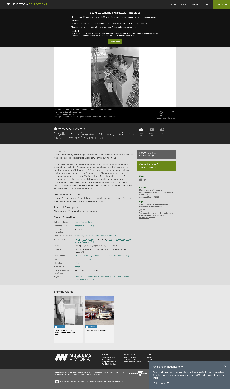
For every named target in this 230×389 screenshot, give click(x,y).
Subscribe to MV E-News (132, 362)
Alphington (110, 239)
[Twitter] (144, 180)
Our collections (177, 5)
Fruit (84, 277)
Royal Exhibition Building (110, 364)
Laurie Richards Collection (85, 222)
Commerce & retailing (83, 256)
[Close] (225, 367)
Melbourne (79, 236)
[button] (221, 4)
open (153, 204)
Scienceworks (106, 359)
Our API (194, 5)
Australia (110, 236)
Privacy (74, 374)
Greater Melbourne (91, 236)
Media (149, 362)
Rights (89, 374)
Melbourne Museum (108, 357)
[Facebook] (140, 180)
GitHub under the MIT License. (113, 381)
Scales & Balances (121, 277)
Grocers (90, 277)
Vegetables (91, 279)
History (78, 263)
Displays (78, 277)
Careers (149, 357)
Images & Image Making (84, 226)
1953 (116, 236)
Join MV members (130, 357)
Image (77, 267)
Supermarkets (80, 279)
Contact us (96, 374)
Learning (149, 359)
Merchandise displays (121, 256)
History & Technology (83, 259)
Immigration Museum (109, 362)
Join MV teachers (130, 359)
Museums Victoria (24, 4)
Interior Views (99, 277)
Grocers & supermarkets (102, 256)
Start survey (161, 383)
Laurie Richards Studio (84, 239)
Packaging (109, 277)
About (207, 5)
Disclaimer (81, 374)
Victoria (103, 236)
